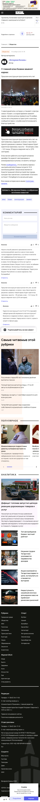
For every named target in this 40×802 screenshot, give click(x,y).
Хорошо (31, 798)
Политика (4, 627)
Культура (4, 637)
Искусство (5, 672)
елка (3, 199)
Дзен (3, 766)
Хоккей (23, 620)
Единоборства (26, 640)
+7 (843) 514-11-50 (14, 698)
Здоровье (4, 665)
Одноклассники (6, 769)
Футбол (23, 617)
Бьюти (3, 662)
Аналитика (8, 474)
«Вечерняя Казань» (17, 60)
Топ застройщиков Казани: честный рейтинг (28, 534)
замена (28, 199)
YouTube (4, 759)
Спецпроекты (5, 682)
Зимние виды (25, 637)
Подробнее (17, 798)
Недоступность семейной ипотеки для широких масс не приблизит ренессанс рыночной (29, 595)
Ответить (4, 278)
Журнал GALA (6, 655)
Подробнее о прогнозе (8, 34)
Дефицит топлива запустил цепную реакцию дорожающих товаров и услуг (19, 506)
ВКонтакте (4, 756)
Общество (12, 44)
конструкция (19, 199)
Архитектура (5, 678)
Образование (5, 643)
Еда (2, 675)
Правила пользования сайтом (11, 714)
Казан (10, 199)
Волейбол (24, 624)
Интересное (25, 643)
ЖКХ (2, 624)
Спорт (23, 613)
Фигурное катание (27, 633)
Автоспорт (25, 630)
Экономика (5, 630)
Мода (3, 659)
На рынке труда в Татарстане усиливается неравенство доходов (28, 556)
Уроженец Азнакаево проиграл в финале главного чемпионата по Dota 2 (16, 18)
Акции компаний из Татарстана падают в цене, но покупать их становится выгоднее (29, 576)
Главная (4, 44)
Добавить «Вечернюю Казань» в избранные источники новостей (20, 191)
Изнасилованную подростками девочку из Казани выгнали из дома (14, 448)
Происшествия (6, 633)
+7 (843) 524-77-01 (14, 726)
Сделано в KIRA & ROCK (9, 791)
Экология (4, 647)
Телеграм (4, 762)
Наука (3, 640)
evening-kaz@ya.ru (12, 701)
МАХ (2, 772)
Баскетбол (24, 627)
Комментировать (20, 237)
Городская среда (7, 617)
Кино (3, 669)
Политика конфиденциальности (12, 717)
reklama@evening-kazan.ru (15, 729)
